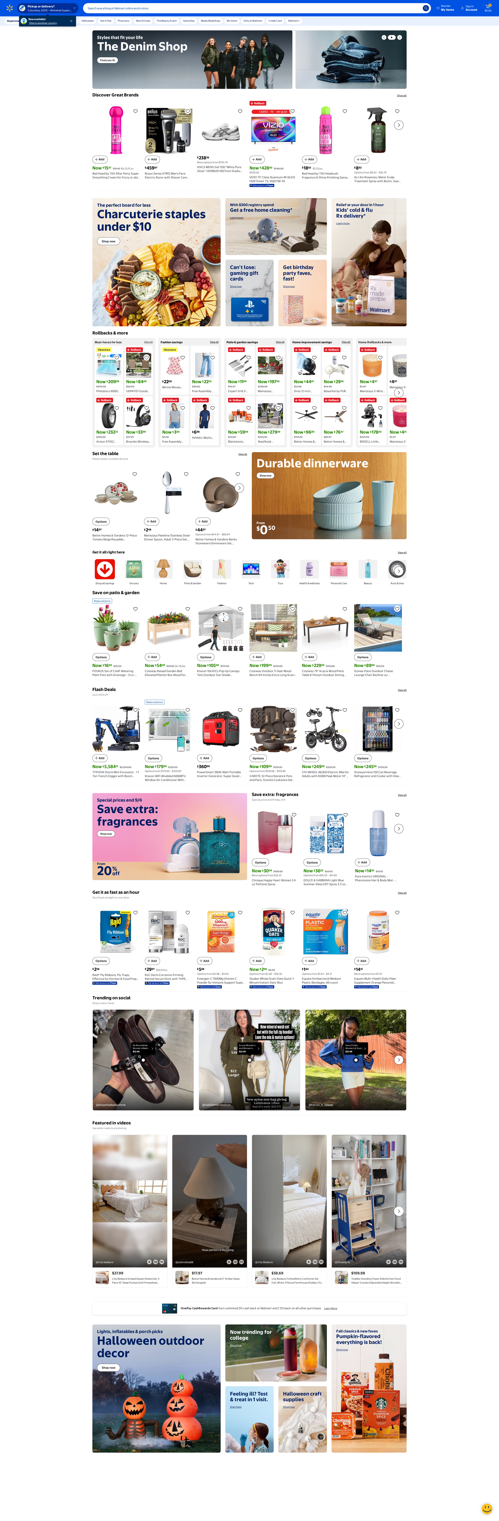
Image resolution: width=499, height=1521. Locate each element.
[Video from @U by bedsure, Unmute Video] (155, 1262)
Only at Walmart (252, 20)
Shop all (402, 95)
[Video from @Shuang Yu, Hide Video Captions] (401, 1262)
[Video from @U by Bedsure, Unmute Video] (315, 1262)
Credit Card (275, 20)
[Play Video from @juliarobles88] (209, 1201)
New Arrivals (143, 20)
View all (148, 341)
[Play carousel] (391, 37)
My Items (232, 20)
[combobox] (257, 8)
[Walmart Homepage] (10, 8)
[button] (445, 8)
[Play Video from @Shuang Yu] (369, 1201)
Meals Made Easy (210, 20)
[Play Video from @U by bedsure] (130, 1201)
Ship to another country (43, 23)
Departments (15, 20)
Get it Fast (105, 20)
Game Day (189, 20)
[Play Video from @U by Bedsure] (289, 1201)
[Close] (72, 21)
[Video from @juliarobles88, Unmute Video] (235, 1262)
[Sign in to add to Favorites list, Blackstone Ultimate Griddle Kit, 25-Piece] (248, 408)
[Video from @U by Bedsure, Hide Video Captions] (321, 1262)
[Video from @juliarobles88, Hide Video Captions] (241, 1262)
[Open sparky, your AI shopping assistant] (487, 1509)
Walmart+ (294, 20)
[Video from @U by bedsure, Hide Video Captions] (161, 1262)
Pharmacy (124, 20)
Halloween (87, 20)
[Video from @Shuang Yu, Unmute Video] (394, 1262)
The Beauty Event (167, 20)
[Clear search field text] (417, 8)
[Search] (426, 8)
